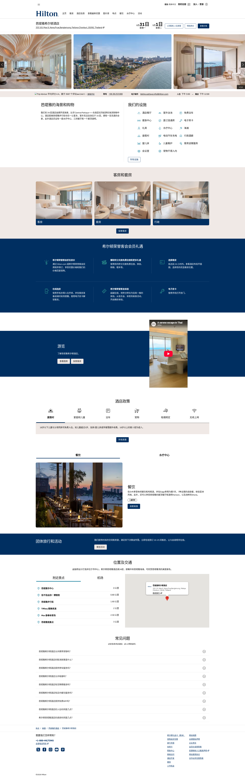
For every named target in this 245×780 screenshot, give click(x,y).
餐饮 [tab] (78, 455)
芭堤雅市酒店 (53, 728)
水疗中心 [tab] (164, 455)
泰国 (44, 728)
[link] (116, 94)
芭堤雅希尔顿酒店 (69, 728)
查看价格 (204, 26)
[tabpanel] (122, 428)
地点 (37, 728)
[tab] (50, 415)
